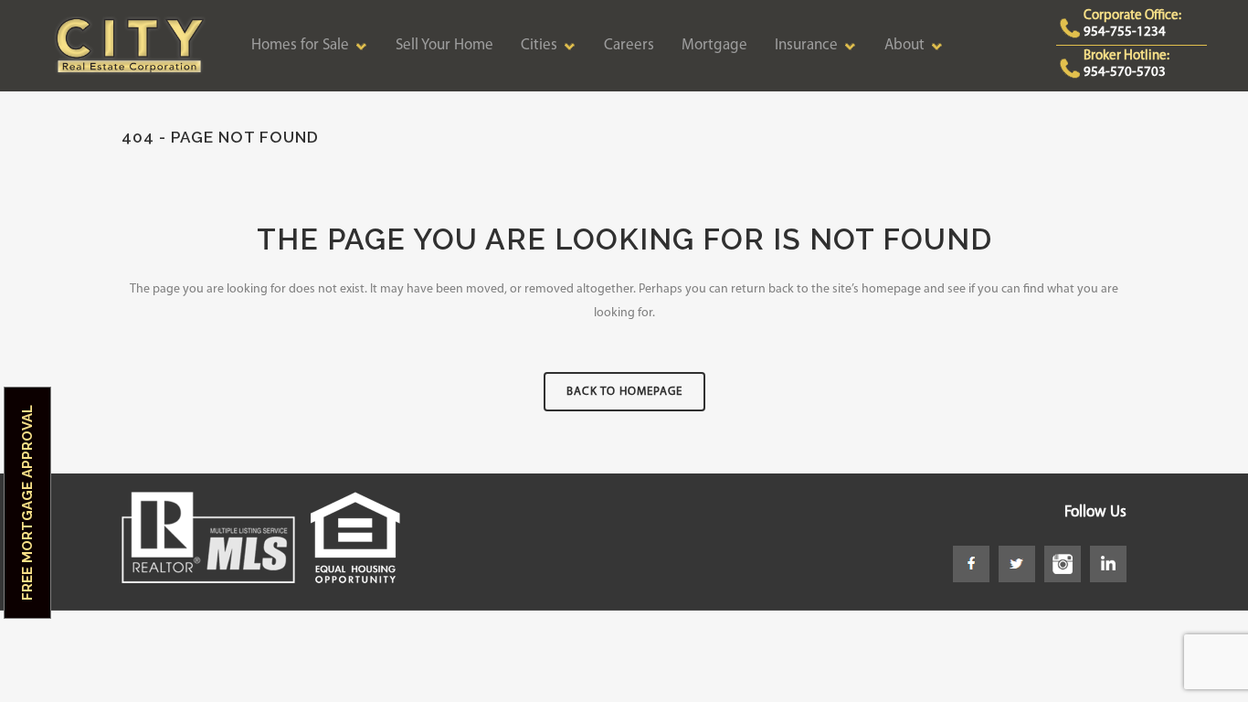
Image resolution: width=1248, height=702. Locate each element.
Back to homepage (624, 392)
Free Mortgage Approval (27, 503)
